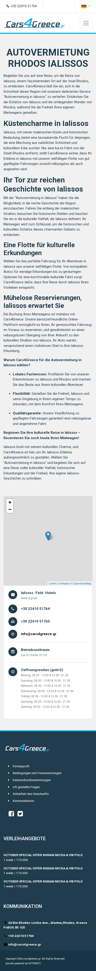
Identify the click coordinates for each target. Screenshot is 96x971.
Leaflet (52, 583)
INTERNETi (34, 963)
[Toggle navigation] (86, 23)
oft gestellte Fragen (26, 787)
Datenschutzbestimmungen (32, 780)
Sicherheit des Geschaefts (31, 794)
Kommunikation (23, 801)
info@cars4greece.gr (38, 634)
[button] (85, 6)
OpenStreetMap (82, 583)
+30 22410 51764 (23, 6)
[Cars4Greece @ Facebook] (11, 815)
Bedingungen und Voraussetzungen (37, 773)
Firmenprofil (21, 766)
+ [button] (9, 502)
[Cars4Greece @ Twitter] (20, 815)
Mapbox (65, 583)
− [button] (9, 509)
